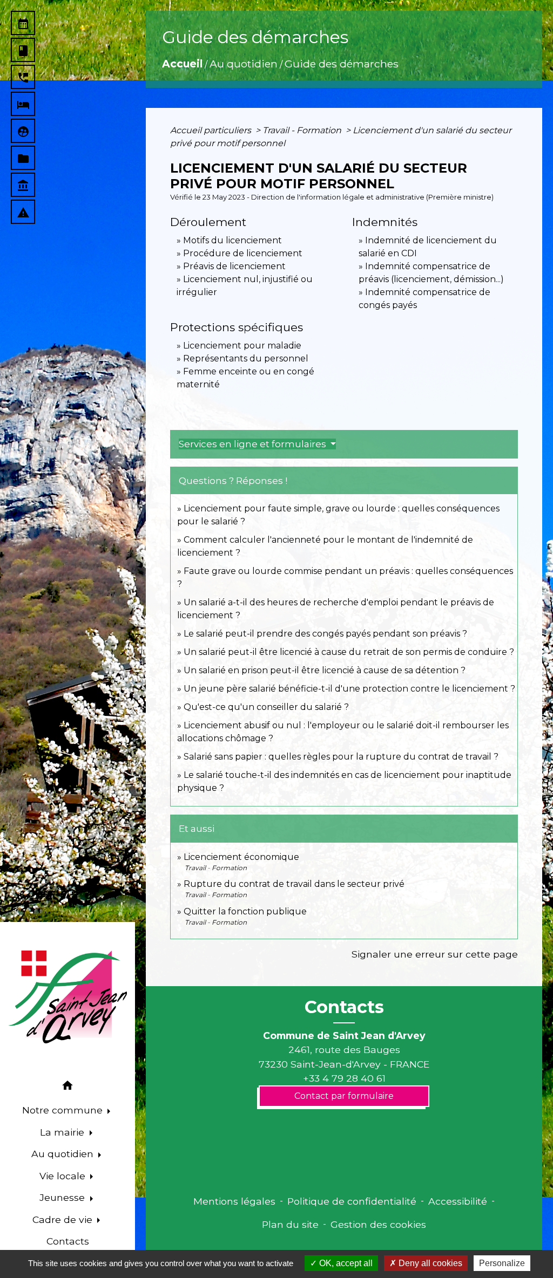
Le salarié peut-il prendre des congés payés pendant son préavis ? (325, 633)
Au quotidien (244, 63)
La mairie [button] (63, 1132)
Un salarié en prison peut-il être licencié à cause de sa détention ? (325, 670)
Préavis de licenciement (234, 266)
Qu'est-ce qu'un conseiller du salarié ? (266, 707)
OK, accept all (345, 1263)
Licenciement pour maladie (242, 345)
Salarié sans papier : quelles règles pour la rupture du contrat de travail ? (341, 756)
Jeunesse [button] (63, 1197)
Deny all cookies (429, 1263)
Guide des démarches (342, 63)
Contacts (344, 1007)
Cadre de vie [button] (63, 1219)
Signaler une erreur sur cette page (435, 954)
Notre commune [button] (63, 1110)
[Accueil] (67, 997)
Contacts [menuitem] (67, 1241)
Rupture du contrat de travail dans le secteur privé (294, 884)
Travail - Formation (302, 130)
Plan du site (290, 1224)
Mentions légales (234, 1201)
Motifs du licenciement (232, 240)
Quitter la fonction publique (245, 911)
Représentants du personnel (245, 358)
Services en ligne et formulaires (253, 444)
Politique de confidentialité (351, 1201)
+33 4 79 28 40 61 (344, 1078)
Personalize (502, 1263)
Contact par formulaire (344, 1096)
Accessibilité (457, 1201)
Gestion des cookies (378, 1224)
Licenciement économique (241, 857)
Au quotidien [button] (63, 1153)
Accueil (182, 63)
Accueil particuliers (211, 130)
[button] (67, 1087)
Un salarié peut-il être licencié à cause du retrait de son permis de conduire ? (349, 652)
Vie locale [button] (63, 1175)
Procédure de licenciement (242, 253)
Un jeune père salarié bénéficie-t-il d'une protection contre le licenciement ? (349, 689)
